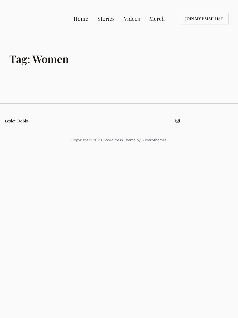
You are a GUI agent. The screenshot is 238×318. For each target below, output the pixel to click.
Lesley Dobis (16, 120)
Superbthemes (154, 140)
